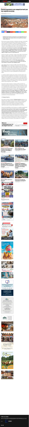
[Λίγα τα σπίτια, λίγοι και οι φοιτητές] (7, 174)
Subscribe (25, 123)
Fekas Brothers (23, 418)
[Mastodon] (19, 32)
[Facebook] (3, 32)
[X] (8, 32)
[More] (25, 32)
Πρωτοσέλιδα (3, 198)
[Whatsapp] (22, 32)
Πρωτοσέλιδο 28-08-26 (5, 199)
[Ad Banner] (14, 132)
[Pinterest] (11, 32)
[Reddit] (14, 32)
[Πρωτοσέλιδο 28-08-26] (7, 189)
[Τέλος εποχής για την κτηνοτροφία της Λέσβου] (21, 143)
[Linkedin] (17, 32)
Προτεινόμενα (6, 147)
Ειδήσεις (4, 147)
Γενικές (2, 147)
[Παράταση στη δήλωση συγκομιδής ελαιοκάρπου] (21, 174)
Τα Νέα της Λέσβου (4, 416)
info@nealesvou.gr (12, 418)
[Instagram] (5, 32)
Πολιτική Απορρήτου (24, 125)
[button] (1, 1)
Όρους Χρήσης (17, 125)
